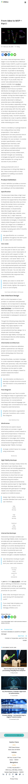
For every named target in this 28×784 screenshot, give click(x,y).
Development (7, 621)
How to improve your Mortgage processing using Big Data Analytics (14, 669)
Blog (18, 47)
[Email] (14, 54)
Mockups (19, 621)
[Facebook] (2, 54)
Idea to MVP (16, 581)
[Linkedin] (8, 54)
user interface (6, 308)
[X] (5, 54)
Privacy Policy (14, 779)
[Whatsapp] (11, 54)
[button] (25, 2)
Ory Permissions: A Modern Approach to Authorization (14, 692)
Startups (7, 623)
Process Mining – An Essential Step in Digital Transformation (14, 716)
